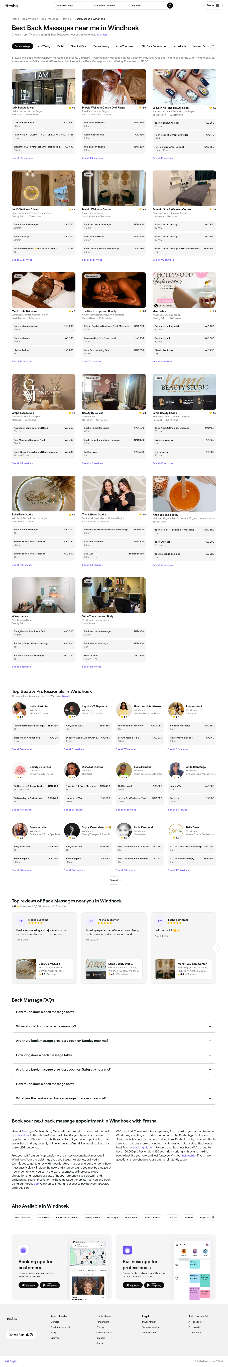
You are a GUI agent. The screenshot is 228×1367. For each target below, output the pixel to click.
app (36, 1183)
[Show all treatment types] (213, 46)
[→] (215, 948)
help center (189, 1155)
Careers (55, 1321)
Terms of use (149, 1332)
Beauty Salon (30, 18)
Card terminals (104, 1332)
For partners (102, 1321)
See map (101, 34)
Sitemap (55, 1338)
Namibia (66, 18)
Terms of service (151, 1327)
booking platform (144, 1147)
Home (15, 18)
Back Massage (50, 18)
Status (99, 1343)
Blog (53, 1332)
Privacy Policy (149, 1321)
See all (114, 880)
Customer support (60, 1327)
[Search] (170, 5)
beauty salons (20, 1135)
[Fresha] (11, 6)
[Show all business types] (213, 1217)
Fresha (26, 1131)
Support (100, 1338)
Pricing (100, 1327)
